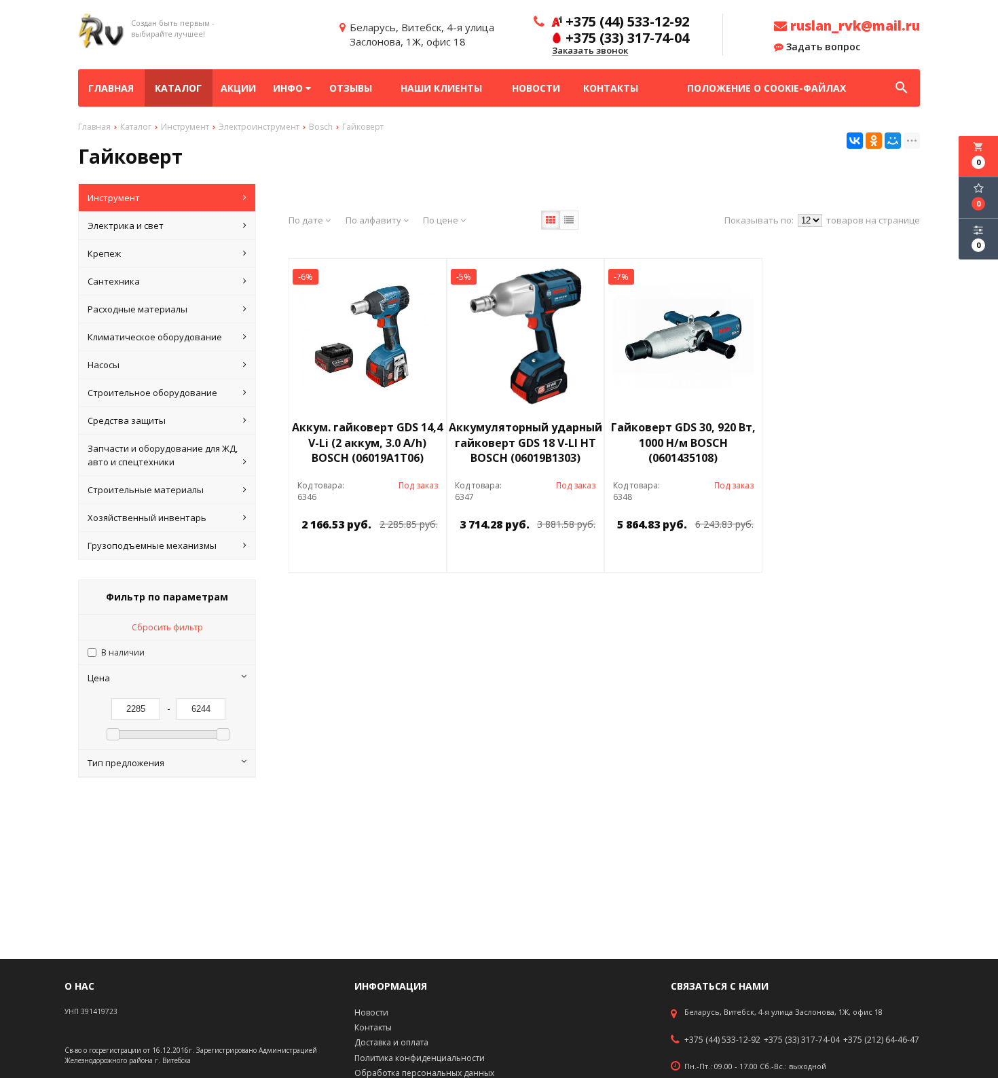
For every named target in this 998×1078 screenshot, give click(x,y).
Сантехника (114, 281)
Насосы (103, 365)
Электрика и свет (126, 225)
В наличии (123, 652)
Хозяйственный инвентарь (147, 517)
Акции (238, 88)
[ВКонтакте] (855, 140)
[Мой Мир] (893, 140)
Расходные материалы (137, 309)
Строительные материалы (146, 490)
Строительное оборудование (152, 393)
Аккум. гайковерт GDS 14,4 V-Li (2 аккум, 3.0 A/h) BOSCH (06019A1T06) (367, 443)
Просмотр (402, 555)
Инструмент (114, 198)
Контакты (610, 88)
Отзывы (350, 88)
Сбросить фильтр (167, 627)
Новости (536, 88)
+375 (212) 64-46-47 (881, 1040)
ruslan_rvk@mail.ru (853, 26)
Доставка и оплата (391, 1042)
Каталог (178, 88)
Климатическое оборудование (155, 337)
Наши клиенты (441, 88)
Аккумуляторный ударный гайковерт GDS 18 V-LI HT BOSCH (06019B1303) (525, 443)
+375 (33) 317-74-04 (802, 1040)
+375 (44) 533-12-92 (722, 1040)
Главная (111, 88)
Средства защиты (127, 420)
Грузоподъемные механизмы (152, 545)
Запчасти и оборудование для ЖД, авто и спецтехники (163, 455)
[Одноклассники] (874, 140)
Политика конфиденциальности (419, 1058)
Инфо (289, 88)
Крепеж (104, 253)
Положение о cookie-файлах (766, 88)
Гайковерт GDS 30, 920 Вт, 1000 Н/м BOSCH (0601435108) (683, 443)
